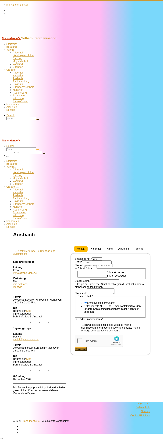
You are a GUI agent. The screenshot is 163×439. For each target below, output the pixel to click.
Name (79, 265)
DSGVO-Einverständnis (89, 319)
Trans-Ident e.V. (31, 421)
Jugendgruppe (47, 251)
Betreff (78, 262)
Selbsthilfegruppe (25, 251)
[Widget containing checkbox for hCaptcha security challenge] (99, 341)
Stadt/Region (82, 281)
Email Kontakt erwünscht (101, 303)
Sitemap (145, 411)
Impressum (144, 403)
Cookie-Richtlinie (140, 415)
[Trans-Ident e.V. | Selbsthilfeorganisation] (20, 35)
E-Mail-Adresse (115, 272)
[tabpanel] (110, 304)
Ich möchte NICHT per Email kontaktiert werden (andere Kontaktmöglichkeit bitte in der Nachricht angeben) (112, 309)
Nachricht (81, 293)
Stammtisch (20, 254)
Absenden (80, 349)
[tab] (81, 249)
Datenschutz (143, 407)
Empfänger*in (83, 258)
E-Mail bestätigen (117, 275)
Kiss (28, 310)
